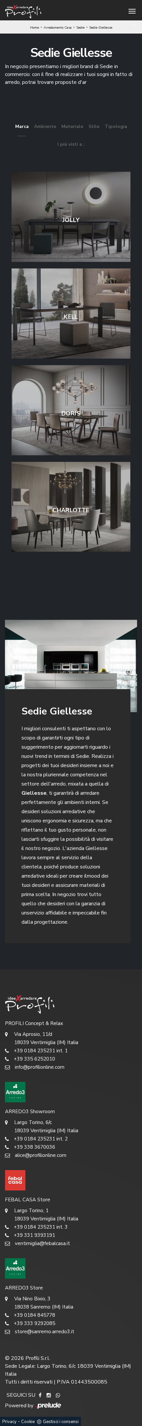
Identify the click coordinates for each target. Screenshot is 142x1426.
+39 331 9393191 (34, 1235)
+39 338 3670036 (34, 1147)
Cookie (28, 1422)
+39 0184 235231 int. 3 (41, 1227)
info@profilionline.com (39, 1067)
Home (34, 27)
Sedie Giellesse (100, 27)
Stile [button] (94, 126)
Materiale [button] (72, 126)
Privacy (9, 1422)
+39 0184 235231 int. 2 (41, 1139)
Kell (71, 316)
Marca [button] (22, 126)
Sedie (80, 27)
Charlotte (71, 510)
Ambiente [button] (45, 126)
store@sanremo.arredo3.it (44, 1331)
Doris (71, 413)
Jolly (71, 220)
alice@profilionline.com (40, 1155)
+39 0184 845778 (34, 1315)
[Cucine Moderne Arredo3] (71, 1092)
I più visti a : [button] (71, 144)
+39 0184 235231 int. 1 (41, 1050)
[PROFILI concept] (71, 1004)
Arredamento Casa (58, 27)
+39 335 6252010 (34, 1059)
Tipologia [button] (116, 126)
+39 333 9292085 (34, 1323)
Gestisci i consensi (61, 1422)
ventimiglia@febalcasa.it (42, 1243)
